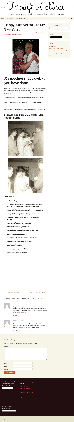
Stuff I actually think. (20, 18)
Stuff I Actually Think (39, 32)
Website (6, 369)
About (2, 18)
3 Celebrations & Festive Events (27, 32)
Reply (16, 315)
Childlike (51, 55)
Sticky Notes (10, 18)
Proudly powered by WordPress (8, 419)
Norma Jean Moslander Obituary (56, 48)
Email (6, 366)
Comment (7, 346)
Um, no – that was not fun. (38, 293)
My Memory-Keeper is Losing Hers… (57, 53)
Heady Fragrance (53, 46)
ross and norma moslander (15, 34)
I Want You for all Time (11, 293)
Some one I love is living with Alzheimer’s (58, 50)
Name (6, 363)
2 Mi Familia (17, 32)
